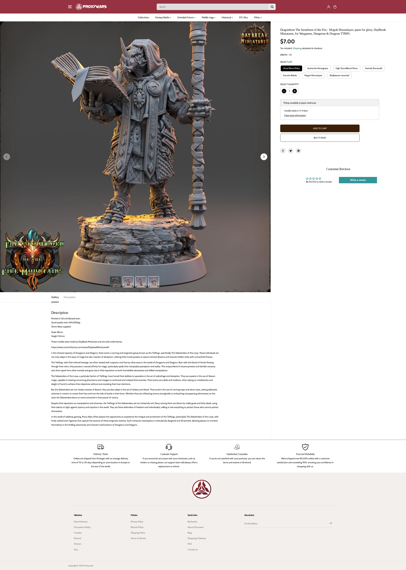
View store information (295, 115)
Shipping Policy (138, 532)
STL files (243, 17)
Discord (77, 538)
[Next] (263, 156)
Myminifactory (81, 521)
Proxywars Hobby (82, 527)
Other (257, 17)
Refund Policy (137, 527)
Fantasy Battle (162, 17)
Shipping (297, 48)
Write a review (358, 180)
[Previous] (6, 156)
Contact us (193, 549)
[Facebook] (283, 150)
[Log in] (328, 7)
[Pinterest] (298, 150)
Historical (227, 17)
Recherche (192, 521)
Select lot (286, 61)
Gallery (55, 297)
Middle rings (208, 17)
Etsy (76, 549)
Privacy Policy (137, 521)
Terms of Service (138, 538)
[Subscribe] (330, 524)
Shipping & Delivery (197, 538)
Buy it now (320, 137)
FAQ (190, 543)
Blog (190, 532)
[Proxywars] (91, 7)
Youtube (78, 532)
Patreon (77, 543)
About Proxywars (196, 527)
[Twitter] (290, 150)
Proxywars (88, 565)
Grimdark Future (185, 17)
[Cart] (335, 7)
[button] (70, 7)
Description (70, 297)
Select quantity (289, 84)
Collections (143, 17)
